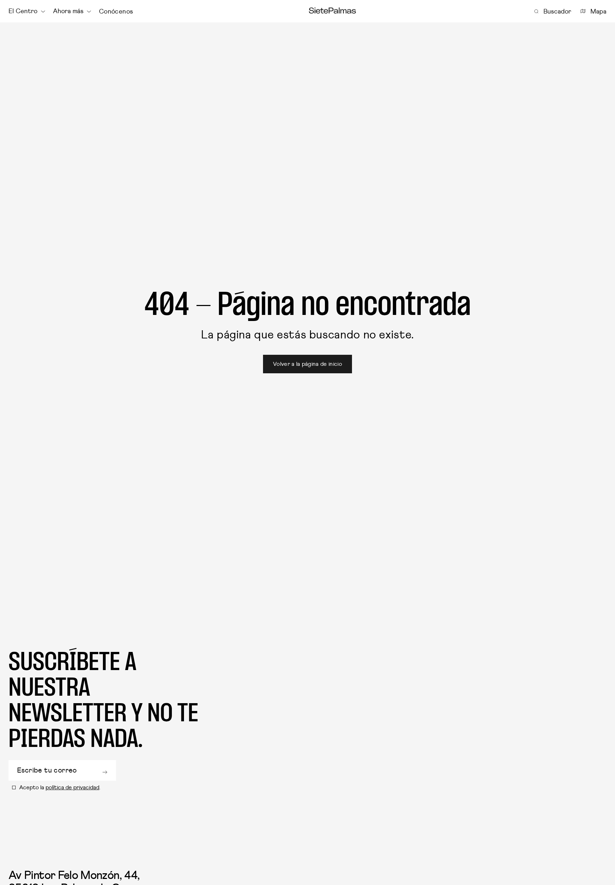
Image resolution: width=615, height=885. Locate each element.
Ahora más (68, 11)
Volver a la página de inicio (307, 363)
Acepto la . (59, 787)
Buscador (557, 11)
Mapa (598, 11)
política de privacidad (72, 787)
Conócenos (116, 11)
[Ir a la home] (332, 11)
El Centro (23, 11)
